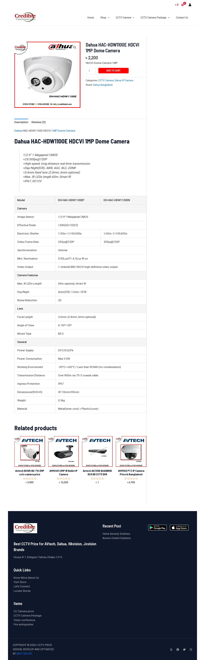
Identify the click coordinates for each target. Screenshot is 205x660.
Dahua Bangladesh (103, 84)
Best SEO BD (24, 653)
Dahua (18, 130)
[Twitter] (184, 649)
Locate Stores (22, 590)
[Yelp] (171, 649)
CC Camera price (24, 611)
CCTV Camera (106, 80)
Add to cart (113, 70)
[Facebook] (177, 649)
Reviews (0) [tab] (39, 122)
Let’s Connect (22, 586)
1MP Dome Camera (64, 130)
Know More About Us (26, 577)
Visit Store (20, 582)
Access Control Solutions (116, 538)
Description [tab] (21, 122)
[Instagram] (191, 649)
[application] (107, 17)
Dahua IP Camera (124, 80)
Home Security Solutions (116, 533)
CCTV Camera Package (27, 615)
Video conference (24, 620)
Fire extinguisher (23, 624)
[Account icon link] (190, 4)
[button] (75, 47)
